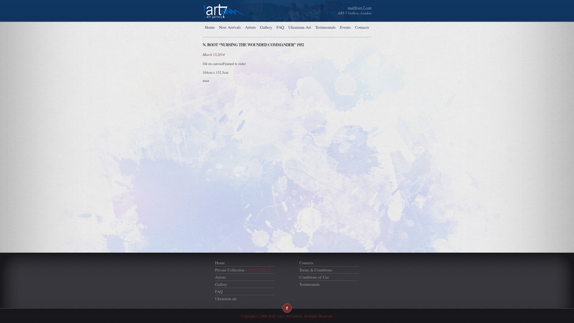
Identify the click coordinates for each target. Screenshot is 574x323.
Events (345, 27)
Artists (250, 27)
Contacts (362, 27)
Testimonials (325, 27)
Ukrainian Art (299, 27)
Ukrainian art (226, 298)
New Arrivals (230, 27)
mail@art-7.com (360, 7)
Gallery (266, 27)
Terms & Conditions (315, 270)
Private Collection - (242, 270)
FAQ (280, 27)
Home (210, 27)
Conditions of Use (314, 277)
